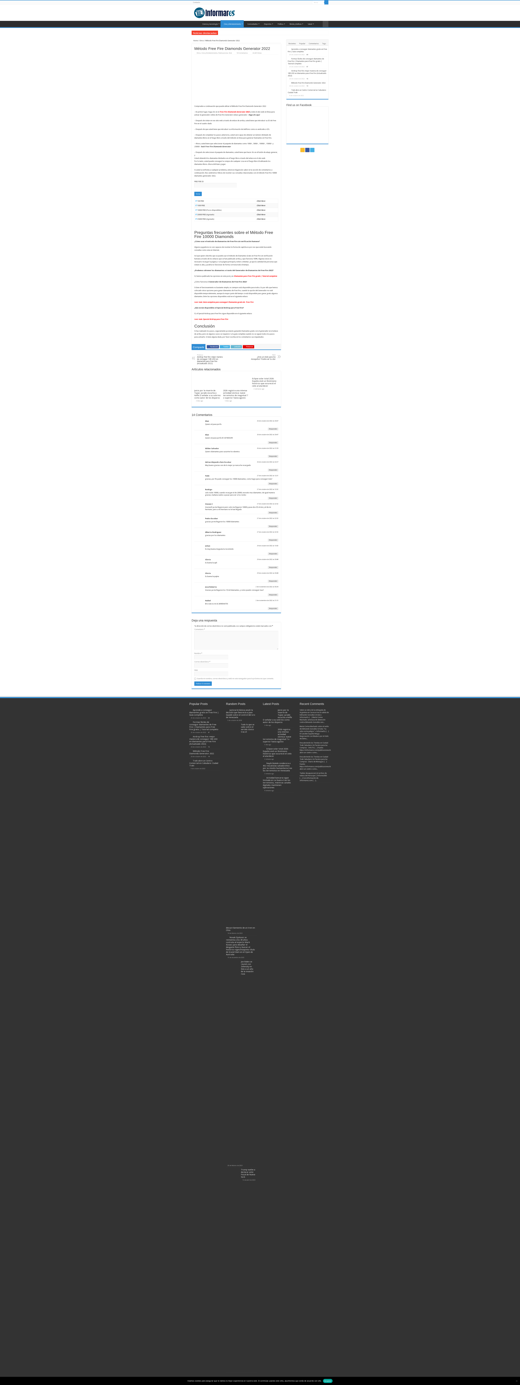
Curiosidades (252, 24)
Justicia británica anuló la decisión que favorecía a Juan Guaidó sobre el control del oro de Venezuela (240, 714)
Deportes (267, 24)
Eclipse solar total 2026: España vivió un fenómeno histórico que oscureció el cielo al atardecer (264, 382)
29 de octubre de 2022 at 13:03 (267, 546)
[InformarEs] (214, 12)
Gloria (208, 560)
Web (196, 670)
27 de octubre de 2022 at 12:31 (267, 476)
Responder (273, 429)
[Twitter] (310, 2)
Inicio (195, 24)
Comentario (199, 629)
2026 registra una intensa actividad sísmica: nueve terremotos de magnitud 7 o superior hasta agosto (235, 394)
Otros (201, 41)
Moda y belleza (295, 24)
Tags (324, 44)
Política (280, 24)
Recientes (292, 44)
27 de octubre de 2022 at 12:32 (267, 489)
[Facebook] (308, 2)
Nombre (198, 653)
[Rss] (305, 2)
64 (307, 54)
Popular (302, 44)
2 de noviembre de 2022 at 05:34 (267, 587)
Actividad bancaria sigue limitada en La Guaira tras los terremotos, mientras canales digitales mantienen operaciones (277, 783)
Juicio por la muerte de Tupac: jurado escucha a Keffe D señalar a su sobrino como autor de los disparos (207, 394)
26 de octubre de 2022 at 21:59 (267, 448)
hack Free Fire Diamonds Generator (216, 147)
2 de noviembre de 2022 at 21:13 (267, 600)
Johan (207, 546)
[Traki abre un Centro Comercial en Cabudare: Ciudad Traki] (289, 90)
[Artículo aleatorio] (325, 24)
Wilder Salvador (212, 448)
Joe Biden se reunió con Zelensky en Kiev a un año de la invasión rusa (247, 967)
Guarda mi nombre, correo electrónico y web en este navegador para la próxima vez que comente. (235, 679)
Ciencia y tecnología (210, 24)
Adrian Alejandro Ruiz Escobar (218, 462)
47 (307, 66)
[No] (516, 1381)
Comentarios (314, 44)
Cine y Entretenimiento (232, 24)
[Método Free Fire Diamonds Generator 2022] (289, 83)
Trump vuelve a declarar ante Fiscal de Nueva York (248, 1173)
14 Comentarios (242, 53)
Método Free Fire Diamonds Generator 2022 (308, 83)
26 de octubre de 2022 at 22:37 (267, 462)
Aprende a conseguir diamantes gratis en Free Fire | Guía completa (204, 712)
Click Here (261, 201)
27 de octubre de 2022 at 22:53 (267, 518)
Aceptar (327, 1381)
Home (195, 41)
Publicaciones (223, 53)
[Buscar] (326, 2)
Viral (230, 53)
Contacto (196, 2)
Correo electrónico (202, 662)
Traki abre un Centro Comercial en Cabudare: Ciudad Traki (203, 763)
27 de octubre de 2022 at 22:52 (267, 504)
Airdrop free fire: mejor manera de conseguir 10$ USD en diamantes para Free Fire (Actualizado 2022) (210, 359)
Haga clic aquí (254, 115)
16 (307, 79)
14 (307, 86)
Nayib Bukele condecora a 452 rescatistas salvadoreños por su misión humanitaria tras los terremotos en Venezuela (277, 767)
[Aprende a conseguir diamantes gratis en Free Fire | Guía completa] (289, 49)
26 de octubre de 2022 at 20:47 (267, 421)
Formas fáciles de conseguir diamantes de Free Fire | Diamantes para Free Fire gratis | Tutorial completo (306, 61)
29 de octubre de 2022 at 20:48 (267, 559)
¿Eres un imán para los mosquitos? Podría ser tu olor (263, 357)
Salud (310, 24)
